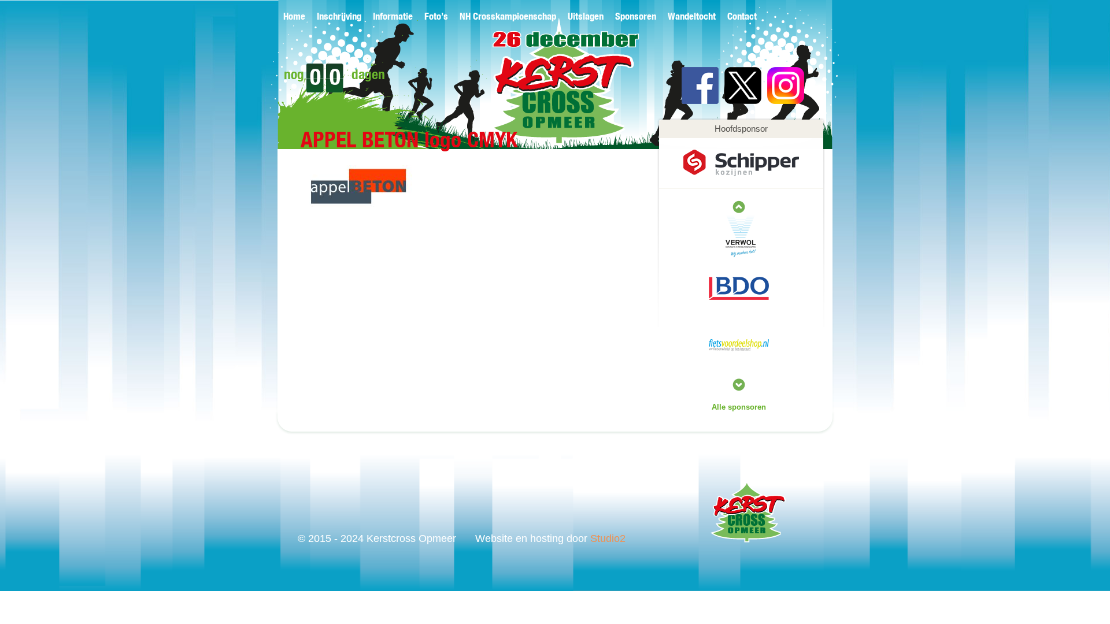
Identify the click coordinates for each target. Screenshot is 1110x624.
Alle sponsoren (739, 407)
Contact (742, 17)
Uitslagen (586, 17)
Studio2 (608, 538)
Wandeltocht (692, 17)
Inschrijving (339, 17)
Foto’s (436, 17)
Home (294, 17)
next (738, 206)
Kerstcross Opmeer (547, 91)
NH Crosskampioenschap (508, 17)
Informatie (393, 17)
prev (738, 384)
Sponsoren (635, 17)
